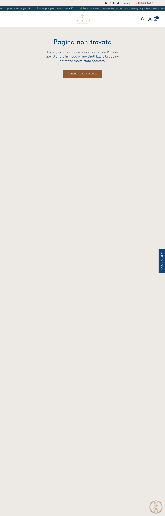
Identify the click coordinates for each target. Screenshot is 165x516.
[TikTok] (118, 3)
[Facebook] (106, 3)
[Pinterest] (114, 3)
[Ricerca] (143, 19)
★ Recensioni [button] (161, 261)
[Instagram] (110, 3)
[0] (154, 19)
